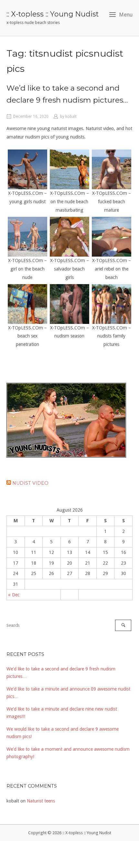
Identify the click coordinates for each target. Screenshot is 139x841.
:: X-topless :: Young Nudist (52, 14)
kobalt (71, 116)
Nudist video (30, 483)
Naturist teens (41, 800)
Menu (126, 15)
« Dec (14, 594)
